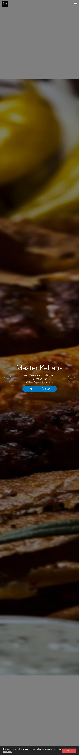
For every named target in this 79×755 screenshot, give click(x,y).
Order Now (39, 389)
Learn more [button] (7, 752)
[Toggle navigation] (75, 3)
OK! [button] (68, 750)
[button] (7, 378)
